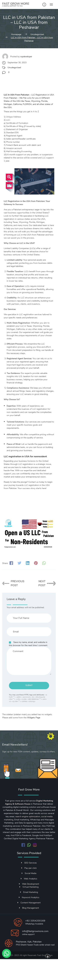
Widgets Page (33, 717)
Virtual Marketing (30, 887)
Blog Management (30, 908)
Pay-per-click (30, 868)
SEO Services (30, 862)
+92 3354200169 (35, 920)
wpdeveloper (26, 56)
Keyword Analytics (30, 897)
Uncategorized (14, 67)
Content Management (31, 902)
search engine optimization (27, 816)
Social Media (30, 873)
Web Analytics (30, 878)
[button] (6, 953)
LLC (5, 94)
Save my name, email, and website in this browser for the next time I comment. (28, 644)
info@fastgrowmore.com (35, 931)
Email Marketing (30, 892)
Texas (27, 101)
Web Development (30, 884)
